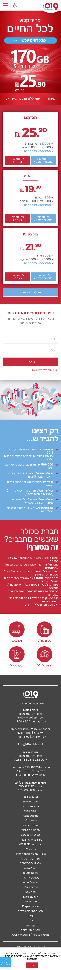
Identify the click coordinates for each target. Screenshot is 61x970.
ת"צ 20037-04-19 (30, 863)
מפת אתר (30, 892)
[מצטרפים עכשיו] (30, 40)
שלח (32, 362)
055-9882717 (26, 786)
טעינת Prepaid (30, 906)
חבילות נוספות (32, 292)
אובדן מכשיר (30, 901)
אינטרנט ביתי (30, 796)
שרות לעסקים (30, 882)
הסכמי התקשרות (30, 830)
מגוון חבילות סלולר (31, 858)
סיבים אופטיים (30, 801)
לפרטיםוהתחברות (5, 962)
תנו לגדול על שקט (30, 834)
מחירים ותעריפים (30, 825)
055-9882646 (33, 729)
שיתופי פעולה (30, 887)
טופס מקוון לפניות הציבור (30, 703)
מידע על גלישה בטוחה (30, 839)
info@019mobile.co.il (30, 744)
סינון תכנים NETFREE (30, 844)
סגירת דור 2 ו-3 (30, 849)
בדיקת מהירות (30, 925)
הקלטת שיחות (30, 896)
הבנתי (32, 965)
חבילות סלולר (30, 815)
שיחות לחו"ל (30, 811)
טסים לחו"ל (31, 820)
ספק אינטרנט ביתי (30, 806)
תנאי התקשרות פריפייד (30, 911)
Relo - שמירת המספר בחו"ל (30, 853)
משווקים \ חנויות (30, 877)
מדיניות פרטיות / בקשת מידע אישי (30, 934)
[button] (15, 5)
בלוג (30, 920)
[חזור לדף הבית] (50, 6)
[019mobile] (30, 694)
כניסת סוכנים (30, 872)
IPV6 (30, 915)
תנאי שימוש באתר (30, 930)
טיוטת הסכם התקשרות (30, 200)
